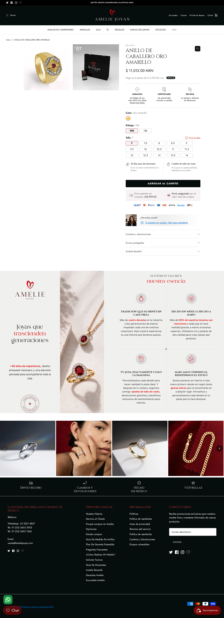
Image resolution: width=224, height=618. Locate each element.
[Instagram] (16, 3)
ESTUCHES (160, 29)
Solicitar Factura (94, 560)
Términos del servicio (140, 529)
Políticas (134, 514)
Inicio (8, 39)
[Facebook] (12, 3)
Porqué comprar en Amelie (100, 524)
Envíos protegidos (135, 243)
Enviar (177, 542)
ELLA (98, 29)
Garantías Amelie (94, 575)
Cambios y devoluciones (138, 234)
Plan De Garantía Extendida (100, 544)
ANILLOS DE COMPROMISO (60, 29)
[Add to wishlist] (197, 48)
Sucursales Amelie (95, 580)
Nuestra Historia (94, 514)
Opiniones (91, 529)
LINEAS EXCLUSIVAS (139, 29)
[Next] (219, 448)
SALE (174, 29)
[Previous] (5, 448)
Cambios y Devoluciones (142, 539)
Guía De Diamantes (96, 565)
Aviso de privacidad (140, 524)
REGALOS (119, 29)
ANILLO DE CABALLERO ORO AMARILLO (32, 39)
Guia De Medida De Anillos (100, 539)
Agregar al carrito (163, 183)
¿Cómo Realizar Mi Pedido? (100, 554)
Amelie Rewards (94, 570)
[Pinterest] (20, 3)
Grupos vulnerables (139, 544)
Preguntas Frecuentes (96, 549)
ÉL (108, 29)
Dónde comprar (94, 534)
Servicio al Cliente (95, 519)
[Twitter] (7, 3)
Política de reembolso (141, 519)
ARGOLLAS (85, 29)
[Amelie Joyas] (112, 15)
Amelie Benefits (134, 251)
